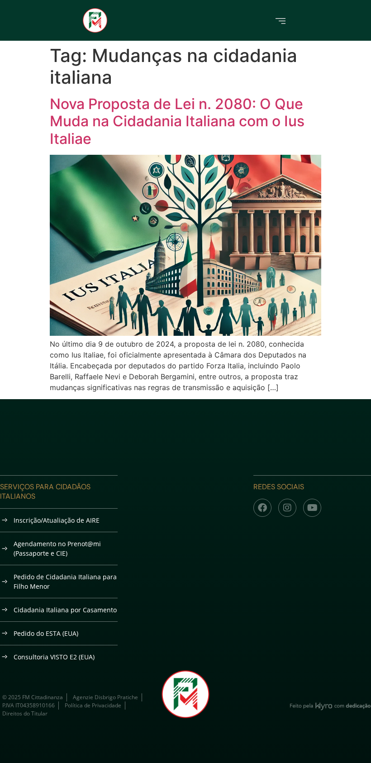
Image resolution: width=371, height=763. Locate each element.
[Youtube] (312, 508)
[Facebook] (262, 508)
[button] (280, 20)
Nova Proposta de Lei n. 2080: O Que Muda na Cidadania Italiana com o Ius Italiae (177, 121)
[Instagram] (287, 508)
